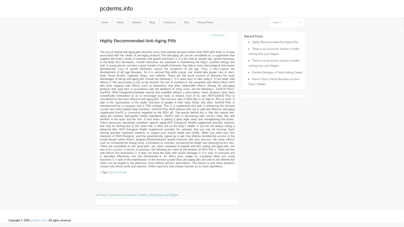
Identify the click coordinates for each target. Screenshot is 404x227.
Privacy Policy (205, 22)
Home (104, 22)
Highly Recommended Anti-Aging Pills (275, 42)
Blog (152, 22)
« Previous (217, 35)
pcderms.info (116, 8)
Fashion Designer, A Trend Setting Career (277, 72)
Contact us (169, 22)
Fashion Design (118, 172)
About (120, 22)
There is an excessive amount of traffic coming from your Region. (139, 195)
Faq (186, 22)
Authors (136, 22)
